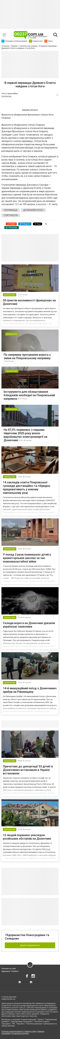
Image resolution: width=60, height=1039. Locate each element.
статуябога (11, 215)
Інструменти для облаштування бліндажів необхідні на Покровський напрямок (29, 395)
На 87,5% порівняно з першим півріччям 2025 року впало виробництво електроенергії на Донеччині (25, 435)
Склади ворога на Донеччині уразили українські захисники (29, 624)
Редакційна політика (20, 1033)
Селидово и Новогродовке (20, 724)
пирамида (10, 210)
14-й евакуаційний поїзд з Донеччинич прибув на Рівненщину (30, 690)
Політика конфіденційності (12, 1031)
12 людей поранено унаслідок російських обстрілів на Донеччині (27, 836)
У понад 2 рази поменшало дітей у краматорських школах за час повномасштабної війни (27, 558)
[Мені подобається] (57, 95)
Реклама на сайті (8, 969)
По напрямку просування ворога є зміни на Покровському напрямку (27, 356)
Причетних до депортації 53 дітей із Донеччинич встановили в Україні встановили (28, 770)
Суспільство (6, 96)
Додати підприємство (30, 945)
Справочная (47, 724)
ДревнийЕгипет (33, 210)
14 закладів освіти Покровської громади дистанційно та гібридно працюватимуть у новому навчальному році (26, 488)
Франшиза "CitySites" (10, 971)
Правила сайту (30, 1031)
